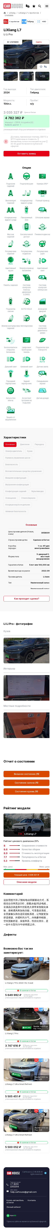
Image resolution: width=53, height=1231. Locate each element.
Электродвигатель (13, 451)
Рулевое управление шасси (17, 458)
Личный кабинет (13, 1207)
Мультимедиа (38, 491)
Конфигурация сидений (15, 491)
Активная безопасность (15, 511)
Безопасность (11, 464)
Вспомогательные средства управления (23, 471)
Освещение (10, 498)
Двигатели (24, 444)
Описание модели (27, 882)
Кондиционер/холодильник (17, 505)
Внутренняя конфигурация (17, 484)
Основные (10, 444)
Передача (39, 444)
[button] (46, 54)
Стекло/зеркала (28, 498)
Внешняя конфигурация (15, 478)
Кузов (29, 451)
